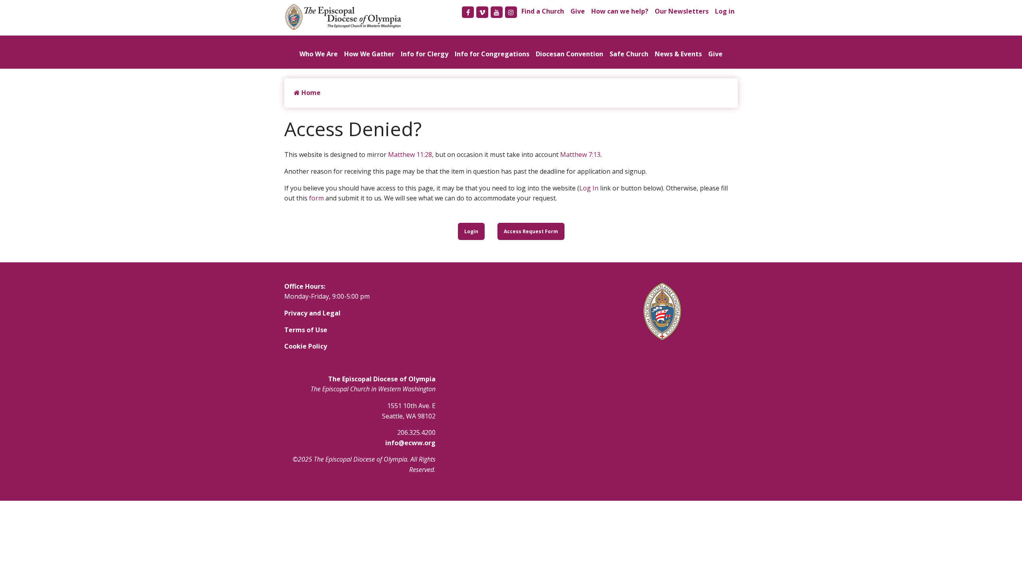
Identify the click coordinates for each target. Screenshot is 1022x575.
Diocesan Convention (569, 54)
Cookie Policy (305, 346)
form (316, 198)
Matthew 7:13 (580, 154)
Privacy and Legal (312, 313)
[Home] (347, 17)
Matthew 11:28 (410, 154)
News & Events (678, 54)
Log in (725, 11)
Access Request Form (531, 231)
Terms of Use (305, 329)
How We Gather (369, 54)
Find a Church (542, 11)
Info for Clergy (424, 54)
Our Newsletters (682, 11)
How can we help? (619, 11)
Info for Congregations (492, 54)
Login (471, 231)
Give (577, 11)
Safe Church (629, 54)
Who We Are (318, 54)
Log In (588, 188)
